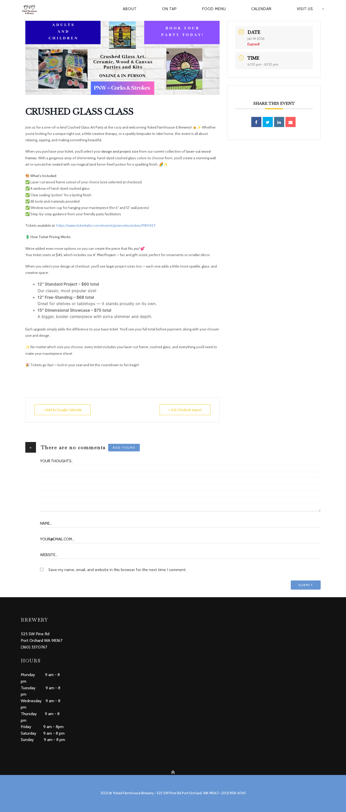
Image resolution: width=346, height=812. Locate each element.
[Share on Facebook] (256, 122)
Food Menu (214, 9)
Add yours (124, 447)
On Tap (169, 9)
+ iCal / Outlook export (185, 410)
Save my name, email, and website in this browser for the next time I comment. (117, 569)
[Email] (290, 122)
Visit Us (305, 9)
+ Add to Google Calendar (62, 410)
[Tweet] (268, 122)
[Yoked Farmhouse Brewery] (32, 9)
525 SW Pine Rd (35, 633)
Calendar (261, 9)
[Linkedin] (279, 122)
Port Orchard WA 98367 (41, 640)
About (130, 9)
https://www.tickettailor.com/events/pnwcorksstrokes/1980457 (105, 225)
